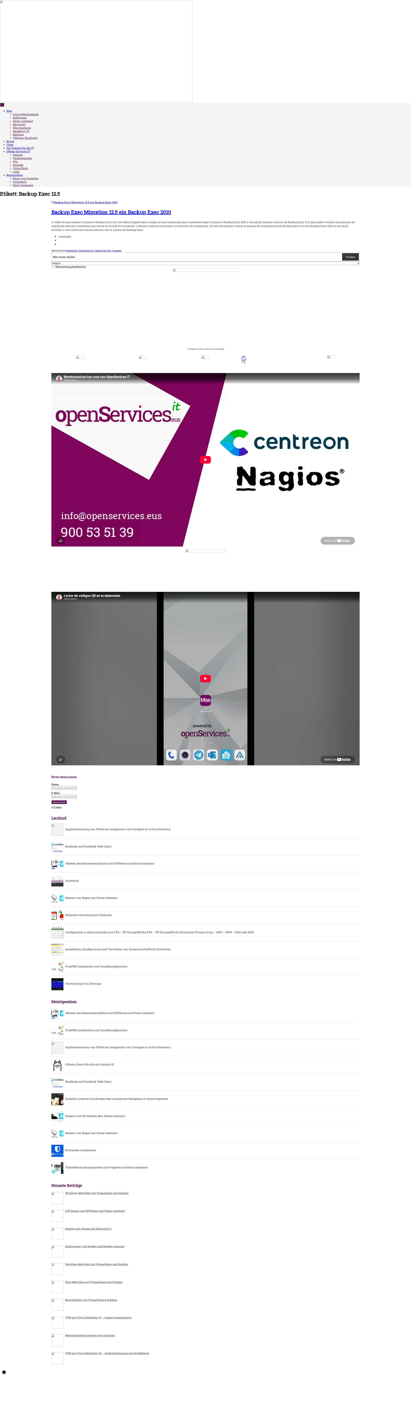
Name (55, 784)
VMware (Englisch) (25, 138)
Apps (16, 171)
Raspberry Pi (21, 131)
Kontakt (18, 165)
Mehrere (18, 134)
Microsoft (19, 124)
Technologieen (22, 158)
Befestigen (20, 117)
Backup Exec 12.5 (86, 250)
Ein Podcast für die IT (20, 148)
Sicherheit (19, 181)
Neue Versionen (23, 185)
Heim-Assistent (23, 121)
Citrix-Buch (20, 168)
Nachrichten (14, 175)
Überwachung (22, 127)
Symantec (117, 250)
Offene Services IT (18, 151)
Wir (15, 161)
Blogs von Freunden (26, 178)
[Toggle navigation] (2, 105)
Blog (9, 111)
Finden (350, 257)
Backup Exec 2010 (103, 250)
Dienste (18, 154)
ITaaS (9, 144)
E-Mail (55, 793)
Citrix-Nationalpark (26, 114)
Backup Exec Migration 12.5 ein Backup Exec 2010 (111, 212)
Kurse (10, 141)
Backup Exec (72, 250)
